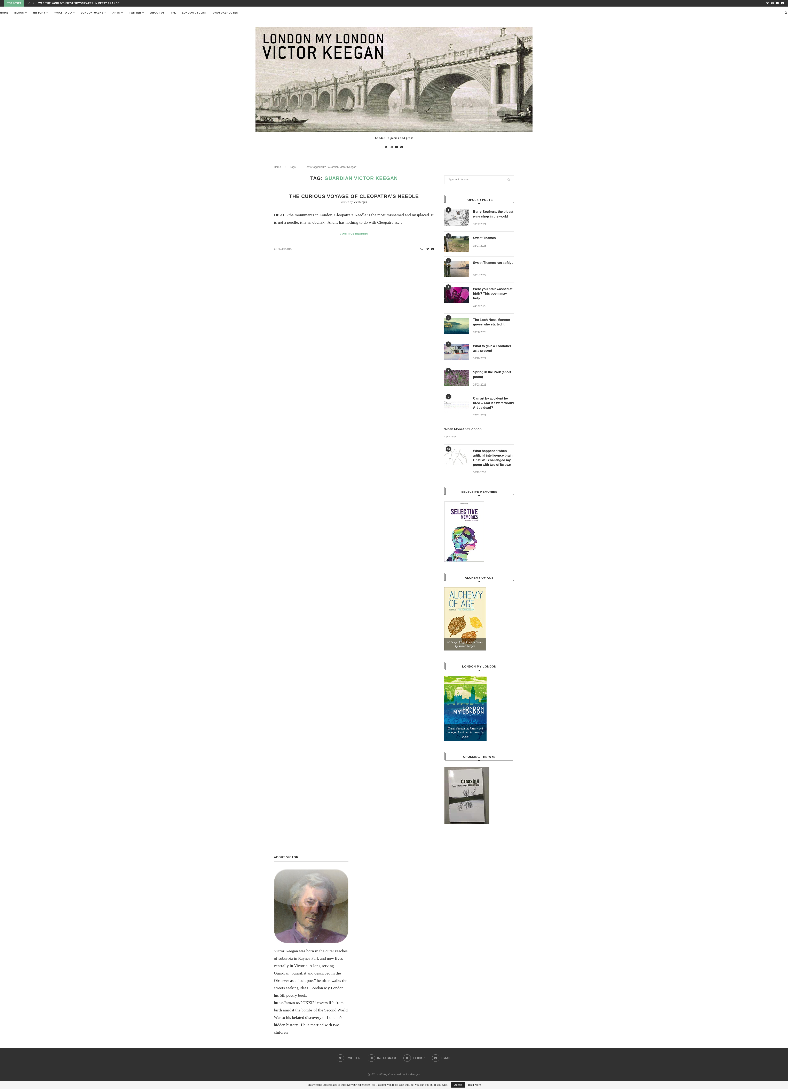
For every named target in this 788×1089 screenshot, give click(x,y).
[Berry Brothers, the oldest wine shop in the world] (456, 218)
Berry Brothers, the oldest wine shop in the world (493, 214)
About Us (157, 12)
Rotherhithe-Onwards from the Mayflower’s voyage (80, 3)
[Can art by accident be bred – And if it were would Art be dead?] (456, 404)
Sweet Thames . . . (487, 238)
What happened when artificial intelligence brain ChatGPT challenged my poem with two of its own (493, 457)
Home (4, 12)
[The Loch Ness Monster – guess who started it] (456, 326)
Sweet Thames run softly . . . (493, 265)
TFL (173, 12)
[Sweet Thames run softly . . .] (456, 269)
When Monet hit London (463, 429)
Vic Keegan (360, 202)
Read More (474, 1084)
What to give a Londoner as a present (492, 348)
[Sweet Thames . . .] (456, 244)
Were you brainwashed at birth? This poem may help (492, 293)
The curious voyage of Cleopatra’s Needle (354, 196)
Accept (458, 1084)
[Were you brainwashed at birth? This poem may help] (456, 295)
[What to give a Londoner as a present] (456, 352)
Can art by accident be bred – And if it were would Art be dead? (493, 403)
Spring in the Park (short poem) (492, 374)
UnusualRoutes (225, 12)
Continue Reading (354, 233)
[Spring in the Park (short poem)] (456, 378)
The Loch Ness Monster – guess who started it (493, 322)
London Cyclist (194, 12)
